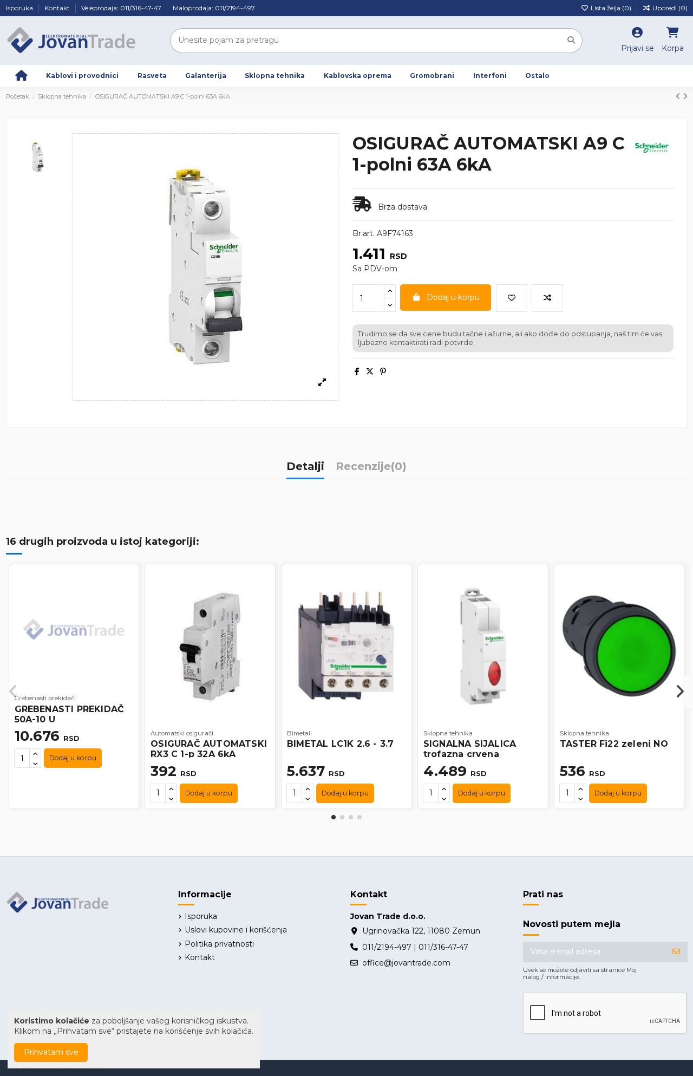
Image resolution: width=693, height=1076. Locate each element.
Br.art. (363, 233)
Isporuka (20, 8)
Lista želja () (611, 8)
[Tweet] (370, 371)
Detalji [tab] (305, 467)
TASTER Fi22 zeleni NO (614, 744)
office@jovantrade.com (406, 963)
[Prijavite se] (676, 952)
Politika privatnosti (219, 944)
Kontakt (57, 8)
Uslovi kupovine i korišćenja (236, 930)
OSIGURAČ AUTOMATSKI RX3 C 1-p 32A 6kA (209, 749)
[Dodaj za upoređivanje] (547, 298)
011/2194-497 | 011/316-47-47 (415, 947)
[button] (333, 817)
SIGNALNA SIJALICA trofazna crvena (469, 749)
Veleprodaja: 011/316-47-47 (122, 8)
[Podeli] (357, 371)
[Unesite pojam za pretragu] (571, 40)
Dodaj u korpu (453, 297)
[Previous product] (679, 96)
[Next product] (685, 96)
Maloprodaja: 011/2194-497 (214, 8)
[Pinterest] (383, 371)
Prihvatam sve (51, 1052)
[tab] (371, 469)
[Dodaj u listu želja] (511, 298)
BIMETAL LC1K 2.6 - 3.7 (340, 744)
